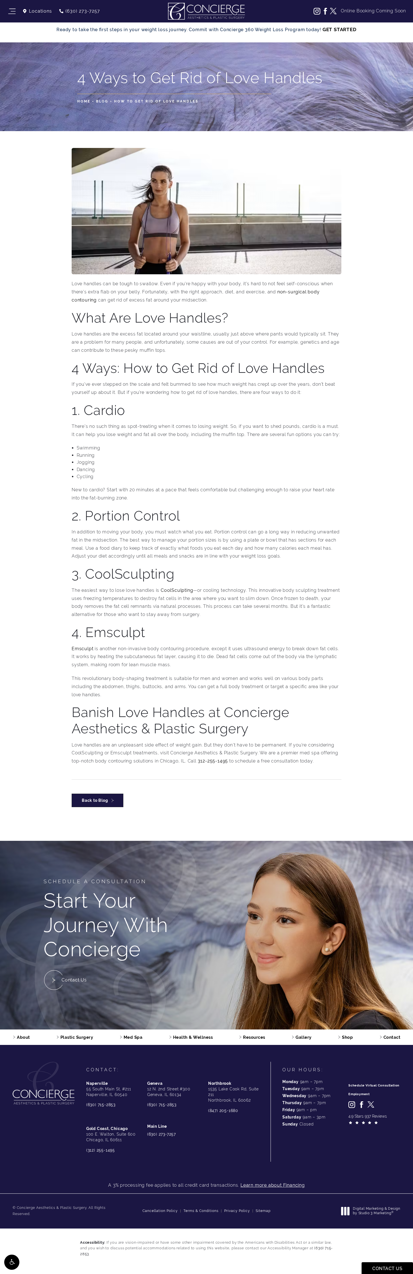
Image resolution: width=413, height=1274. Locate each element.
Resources (254, 1037)
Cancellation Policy (160, 1211)
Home (83, 101)
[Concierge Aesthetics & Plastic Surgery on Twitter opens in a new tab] (333, 11)
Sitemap (263, 1211)
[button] (11, 1262)
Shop (347, 1037)
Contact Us (74, 980)
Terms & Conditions (201, 1211)
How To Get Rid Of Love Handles (156, 101)
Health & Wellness (193, 1037)
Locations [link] (40, 11)
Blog (102, 101)
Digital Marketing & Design (376, 1211)
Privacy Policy (237, 1211)
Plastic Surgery (76, 1037)
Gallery (304, 1037)
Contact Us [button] (387, 1268)
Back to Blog (95, 800)
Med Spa (133, 1037)
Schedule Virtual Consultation (374, 1085)
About (23, 1037)
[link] (79, 11)
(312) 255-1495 (100, 1150)
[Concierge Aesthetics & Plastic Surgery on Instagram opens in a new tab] (317, 11)
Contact (392, 1037)
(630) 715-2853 (100, 1104)
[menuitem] (317, 11)
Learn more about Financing (272, 1185)
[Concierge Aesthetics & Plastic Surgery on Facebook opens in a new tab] (325, 11)
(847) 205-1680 (223, 1110)
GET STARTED (340, 29)
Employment (359, 1094)
